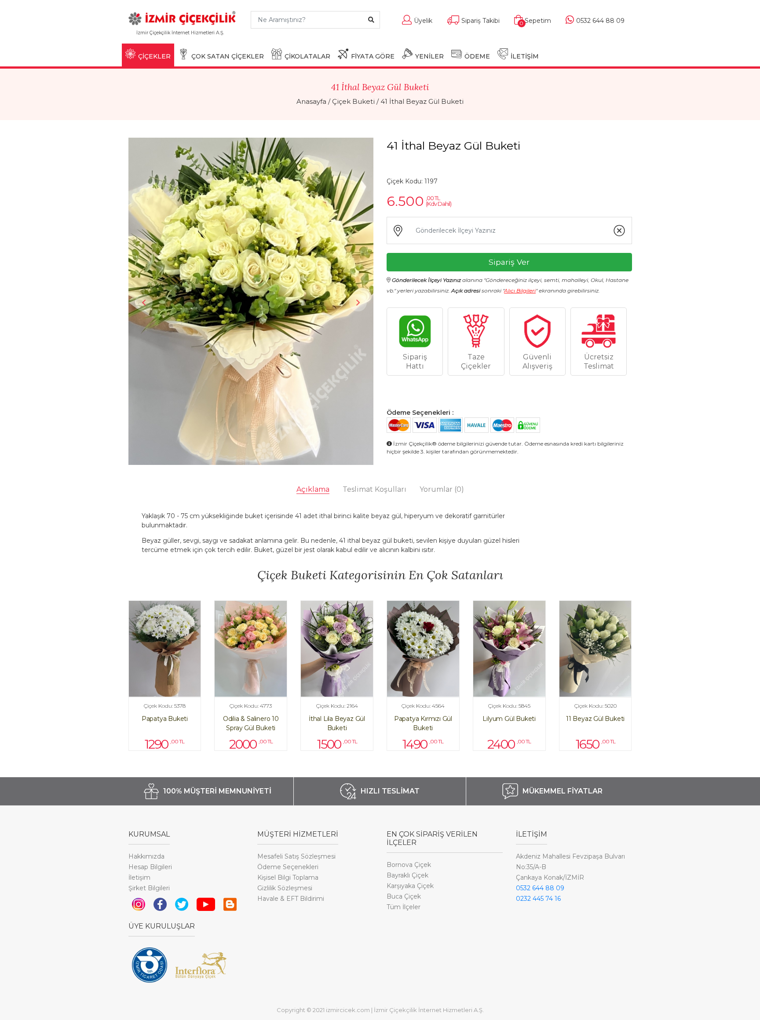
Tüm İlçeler (403, 907)
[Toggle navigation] (231, 37)
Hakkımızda (146, 856)
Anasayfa (311, 101)
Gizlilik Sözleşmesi (284, 888)
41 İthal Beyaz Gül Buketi (422, 101)
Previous (144, 302)
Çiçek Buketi (353, 101)
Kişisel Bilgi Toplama (287, 877)
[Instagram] (138, 904)
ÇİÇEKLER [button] (154, 56)
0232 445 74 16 (538, 899)
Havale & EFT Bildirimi (290, 899)
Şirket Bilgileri (149, 888)
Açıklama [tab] (312, 489)
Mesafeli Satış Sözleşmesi (296, 856)
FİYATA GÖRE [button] (373, 56)
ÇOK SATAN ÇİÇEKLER (227, 56)
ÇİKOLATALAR (307, 56)
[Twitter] (181, 904)
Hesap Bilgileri (150, 867)
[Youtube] (206, 904)
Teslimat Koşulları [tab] (374, 489)
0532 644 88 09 (540, 888)
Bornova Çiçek (409, 865)
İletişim (139, 877)
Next (358, 302)
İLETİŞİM (525, 56)
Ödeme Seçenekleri (287, 867)
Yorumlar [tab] (442, 489)
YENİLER (429, 56)
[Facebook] (160, 904)
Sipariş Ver (509, 262)
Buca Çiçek (404, 896)
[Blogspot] (230, 904)
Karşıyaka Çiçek (410, 886)
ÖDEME (477, 56)
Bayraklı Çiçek (407, 875)
